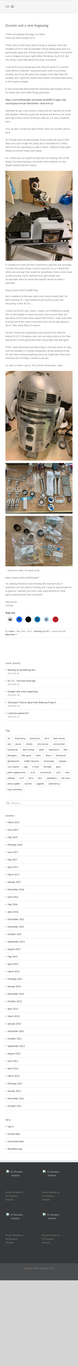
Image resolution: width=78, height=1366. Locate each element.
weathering (53, 783)
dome (41, 749)
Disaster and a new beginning (26, 25)
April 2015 (13, 964)
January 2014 (14, 986)
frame (48, 755)
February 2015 (15, 979)
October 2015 (15, 934)
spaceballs (52, 778)
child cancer (43, 744)
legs (26, 766)
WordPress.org (15, 1148)
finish (38, 755)
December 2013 (16, 993)
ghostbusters (13, 761)
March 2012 (14, 1075)
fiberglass (12, 755)
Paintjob (48, 766)
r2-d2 (32, 772)
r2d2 (58, 772)
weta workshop (14, 789)
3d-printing (20, 738)
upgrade (40, 783)
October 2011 (15, 1105)
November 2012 (16, 1031)
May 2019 (13, 837)
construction (59, 744)
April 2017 (13, 867)
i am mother (13, 766)
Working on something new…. (23, 669)
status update (13, 783)
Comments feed (16, 1141)
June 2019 (13, 829)
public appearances (16, 772)
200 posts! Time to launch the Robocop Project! (32, 702)
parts (58, 766)
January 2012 (14, 1091)
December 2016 (16, 889)
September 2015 (16, 941)
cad (9, 744)
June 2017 (13, 852)
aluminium (35, 738)
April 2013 (13, 1008)
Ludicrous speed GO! (18, 713)
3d (8, 738)
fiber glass (26, 755)
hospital (63, 761)
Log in (11, 1126)
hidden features (31, 761)
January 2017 (14, 882)
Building (38, 631)
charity (29, 744)
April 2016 (13, 911)
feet (65, 749)
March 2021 (14, 822)
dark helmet (28, 749)
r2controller (45, 772)
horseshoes (49, 761)
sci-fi (21, 778)
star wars (65, 778)
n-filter (35, 766)
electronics (54, 749)
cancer (18, 744)
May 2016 (13, 904)
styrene (28, 783)
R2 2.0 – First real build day (22, 680)
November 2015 (16, 926)
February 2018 (15, 844)
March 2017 (14, 874)
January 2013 (14, 1023)
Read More (10, 634)
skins (30, 778)
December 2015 (16, 919)
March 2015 (14, 971)
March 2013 (14, 1016)
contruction (12, 749)
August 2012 (14, 1053)
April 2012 (13, 1068)
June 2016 (13, 896)
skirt (40, 778)
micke (11, 631)
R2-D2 (46, 631)
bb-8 (47, 738)
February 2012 (15, 1083)
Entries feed (14, 1134)
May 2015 (13, 956)
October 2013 (15, 1001)
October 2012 (15, 1038)
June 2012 (13, 1061)
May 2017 (13, 859)
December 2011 (16, 1098)
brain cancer (59, 738)
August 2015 (14, 949)
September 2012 (16, 1046)
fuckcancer (61, 755)
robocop (11, 778)
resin (67, 772)
